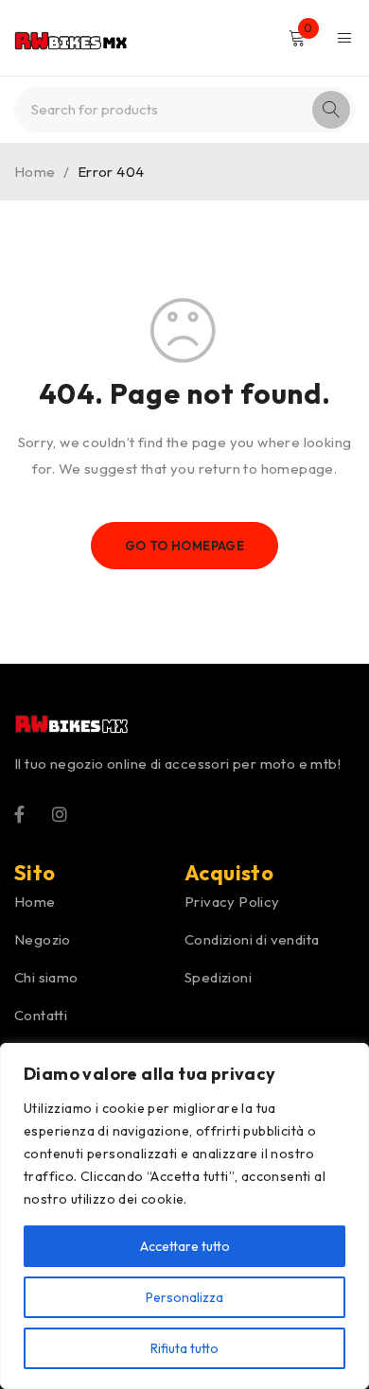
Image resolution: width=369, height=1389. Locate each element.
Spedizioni (218, 977)
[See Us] (59, 813)
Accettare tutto (185, 1246)
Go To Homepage (185, 545)
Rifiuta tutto (184, 1348)
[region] (184, 1216)
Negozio (42, 939)
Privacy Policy (232, 902)
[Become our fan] (19, 813)
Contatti (40, 1015)
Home (35, 172)
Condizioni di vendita (251, 939)
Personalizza (184, 1297)
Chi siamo (46, 977)
